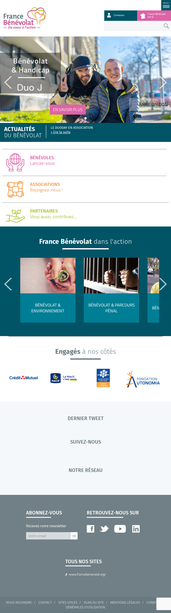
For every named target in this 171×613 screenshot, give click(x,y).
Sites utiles (67, 602)
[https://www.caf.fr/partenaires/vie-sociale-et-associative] (106, 378)
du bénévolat (22, 132)
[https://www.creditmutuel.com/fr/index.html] (26, 378)
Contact (45, 602)
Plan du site (94, 602)
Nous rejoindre (19, 602)
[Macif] (66, 378)
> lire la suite (60, 132)
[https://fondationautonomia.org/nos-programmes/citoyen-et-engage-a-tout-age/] (145, 378)
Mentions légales (125, 602)
